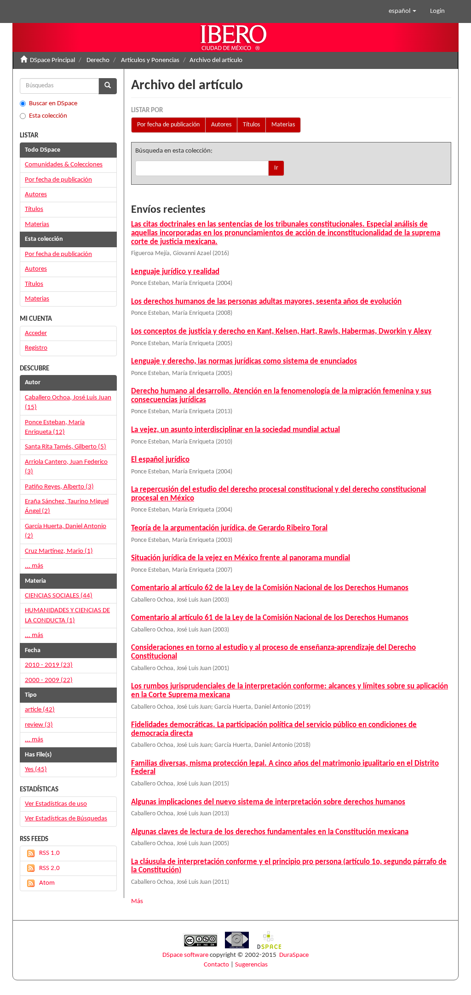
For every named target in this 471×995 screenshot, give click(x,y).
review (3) (39, 725)
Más (137, 901)
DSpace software (185, 955)
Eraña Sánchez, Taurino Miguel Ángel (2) (67, 506)
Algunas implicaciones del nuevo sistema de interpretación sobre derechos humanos (268, 802)
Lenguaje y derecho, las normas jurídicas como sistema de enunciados (244, 361)
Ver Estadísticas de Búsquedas (66, 818)
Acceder (36, 333)
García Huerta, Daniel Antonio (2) (65, 531)
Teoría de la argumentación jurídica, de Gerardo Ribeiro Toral (229, 528)
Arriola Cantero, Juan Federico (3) (66, 467)
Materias (283, 124)
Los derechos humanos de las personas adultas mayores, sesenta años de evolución (266, 302)
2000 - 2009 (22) (49, 680)
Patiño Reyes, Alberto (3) (59, 486)
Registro (36, 348)
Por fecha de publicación (168, 124)
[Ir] (107, 86)
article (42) (40, 709)
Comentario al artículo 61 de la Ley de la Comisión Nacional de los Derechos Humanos (269, 618)
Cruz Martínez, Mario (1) (59, 551)
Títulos (251, 124)
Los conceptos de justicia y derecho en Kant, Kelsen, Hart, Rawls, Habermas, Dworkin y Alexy (281, 331)
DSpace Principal (52, 60)
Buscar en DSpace (53, 103)
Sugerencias (251, 964)
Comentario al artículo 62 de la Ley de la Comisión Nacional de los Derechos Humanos (269, 588)
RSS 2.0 (49, 868)
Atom (47, 883)
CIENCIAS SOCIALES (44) (58, 595)
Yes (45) (36, 769)
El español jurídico (160, 460)
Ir (276, 168)
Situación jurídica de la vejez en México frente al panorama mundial (240, 558)
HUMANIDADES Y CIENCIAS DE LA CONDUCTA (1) (67, 615)
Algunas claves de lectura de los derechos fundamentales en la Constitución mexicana (269, 832)
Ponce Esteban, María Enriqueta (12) (55, 427)
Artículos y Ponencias (150, 60)
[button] (402, 11)
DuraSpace (294, 955)
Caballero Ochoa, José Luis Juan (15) (68, 402)
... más (34, 566)
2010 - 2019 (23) (49, 665)
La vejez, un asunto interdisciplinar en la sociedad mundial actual (235, 430)
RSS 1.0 (49, 853)
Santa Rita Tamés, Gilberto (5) (65, 446)
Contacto (216, 964)
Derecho (97, 60)
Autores (221, 124)
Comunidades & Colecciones (64, 164)
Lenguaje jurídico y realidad (175, 272)
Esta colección (48, 116)
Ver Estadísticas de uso (56, 804)
